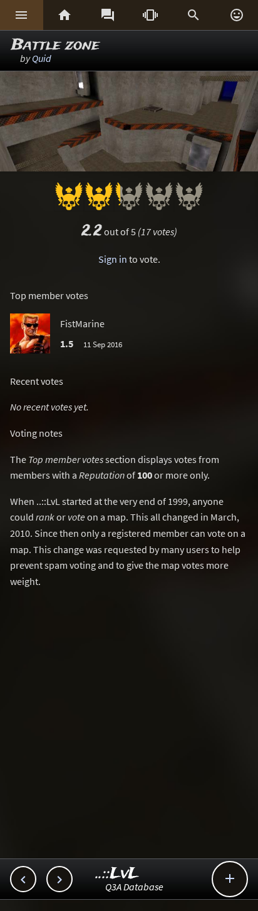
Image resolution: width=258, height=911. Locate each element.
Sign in (112, 259)
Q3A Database (134, 886)
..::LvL (117, 874)
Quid (41, 58)
